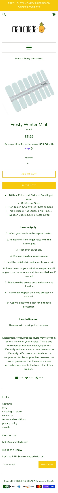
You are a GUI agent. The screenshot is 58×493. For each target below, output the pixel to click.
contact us (8, 415)
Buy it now (29, 185)
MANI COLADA (28, 481)
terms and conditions (14, 419)
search (6, 427)
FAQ (4, 407)
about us (7, 403)
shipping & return (12, 411)
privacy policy (9, 423)
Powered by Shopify (45, 481)
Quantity (29, 157)
